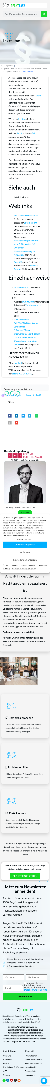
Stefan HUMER (22, 507)
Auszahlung (19, 254)
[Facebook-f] (4, 1080)
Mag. (11, 507)
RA (7, 507)
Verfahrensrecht (33, 305)
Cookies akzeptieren (25, 544)
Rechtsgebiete (7, 66)
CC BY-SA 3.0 (25, 373)
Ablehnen (25, 552)
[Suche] (44, 14)
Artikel (18, 363)
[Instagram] (15, 1080)
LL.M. (33, 507)
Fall (33, 133)
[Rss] (19, 1080)
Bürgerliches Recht (12, 71)
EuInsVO (18, 262)
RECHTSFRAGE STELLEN (25, 876)
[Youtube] (11, 1080)
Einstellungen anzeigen (25, 560)
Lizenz (15, 373)
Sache (38, 95)
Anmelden (25, 996)
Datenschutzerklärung (35, 989)
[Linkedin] (7, 1080)
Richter (21, 119)
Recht (19, 133)
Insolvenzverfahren (29, 215)
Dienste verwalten (24, 539)
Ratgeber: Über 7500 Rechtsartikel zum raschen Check (24, 69)
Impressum (43, 565)
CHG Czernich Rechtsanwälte (25, 460)
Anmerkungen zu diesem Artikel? (23, 395)
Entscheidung (30, 222)
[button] (10, 416)
